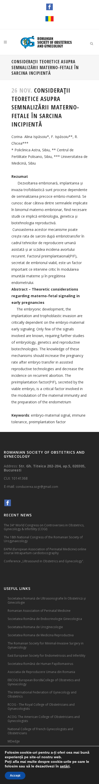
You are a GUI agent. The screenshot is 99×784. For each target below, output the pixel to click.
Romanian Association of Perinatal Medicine (39, 610)
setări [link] (65, 766)
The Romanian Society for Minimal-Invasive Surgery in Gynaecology (46, 645)
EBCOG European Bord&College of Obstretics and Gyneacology (44, 682)
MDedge (14, 741)
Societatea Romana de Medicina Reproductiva (41, 635)
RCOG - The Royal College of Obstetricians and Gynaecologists (41, 706)
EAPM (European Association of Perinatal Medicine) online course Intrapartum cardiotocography (45, 551)
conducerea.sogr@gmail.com (37, 486)
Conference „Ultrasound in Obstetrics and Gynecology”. (44, 561)
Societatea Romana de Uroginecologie (35, 627)
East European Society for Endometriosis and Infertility (46, 655)
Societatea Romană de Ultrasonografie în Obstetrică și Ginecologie (47, 600)
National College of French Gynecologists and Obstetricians (40, 731)
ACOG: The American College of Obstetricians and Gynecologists (44, 719)
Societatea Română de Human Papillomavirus (40, 664)
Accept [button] (15, 775)
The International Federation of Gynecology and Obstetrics (42, 694)
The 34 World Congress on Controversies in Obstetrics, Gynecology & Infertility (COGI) (44, 527)
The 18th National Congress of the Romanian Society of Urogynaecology (43, 539)
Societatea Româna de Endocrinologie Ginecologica (45, 619)
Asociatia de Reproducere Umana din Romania (41, 672)
